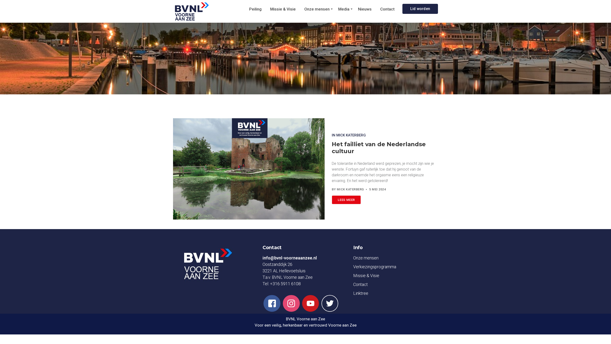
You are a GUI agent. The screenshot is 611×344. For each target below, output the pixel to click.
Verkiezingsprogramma (374, 266)
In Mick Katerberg (349, 135)
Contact (387, 9)
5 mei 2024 (377, 189)
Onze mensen (317, 9)
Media (343, 9)
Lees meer (346, 200)
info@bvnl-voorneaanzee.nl (290, 257)
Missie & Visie (283, 9)
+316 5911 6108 (285, 283)
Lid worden (420, 8)
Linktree (360, 293)
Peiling (255, 9)
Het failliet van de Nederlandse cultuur (379, 148)
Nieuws (365, 9)
